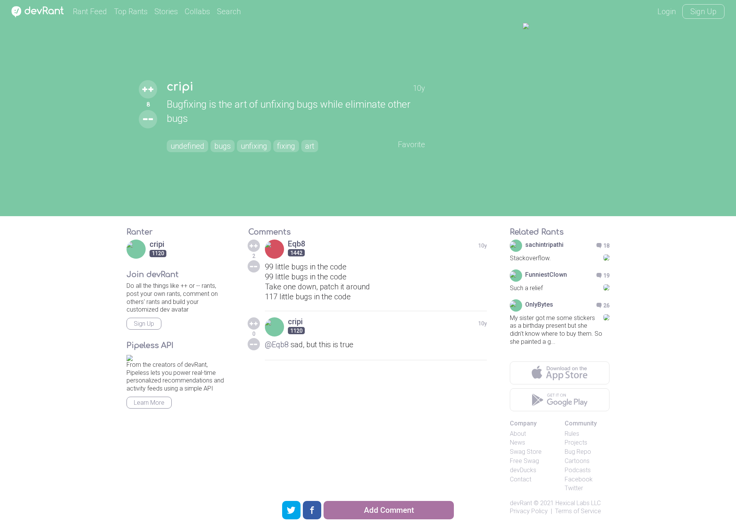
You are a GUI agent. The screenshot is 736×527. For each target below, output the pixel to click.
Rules (572, 433)
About (518, 433)
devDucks (523, 470)
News (517, 442)
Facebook (579, 479)
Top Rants (131, 11)
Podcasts (578, 470)
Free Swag (524, 461)
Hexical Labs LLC (578, 503)
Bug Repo (578, 451)
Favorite (411, 144)
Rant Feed (90, 11)
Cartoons (577, 461)
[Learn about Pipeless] (130, 356)
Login (666, 11)
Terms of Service (578, 511)
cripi (180, 87)
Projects (576, 442)
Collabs (197, 11)
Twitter (574, 488)
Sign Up (703, 11)
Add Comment (389, 510)
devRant (521, 503)
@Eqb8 (277, 344)
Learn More (149, 402)
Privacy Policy (529, 511)
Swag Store (526, 451)
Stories (166, 11)
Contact (520, 479)
